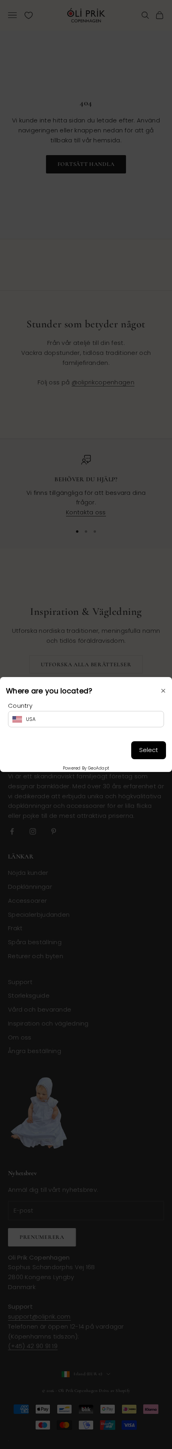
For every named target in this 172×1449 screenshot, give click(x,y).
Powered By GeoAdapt (86, 768)
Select (148, 750)
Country (20, 705)
